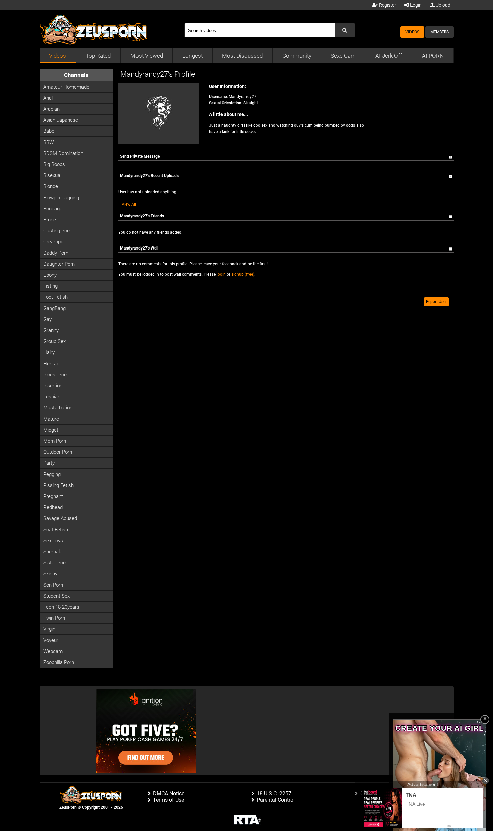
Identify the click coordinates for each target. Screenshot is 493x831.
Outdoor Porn (57, 452)
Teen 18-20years (61, 607)
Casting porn (57, 231)
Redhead (53, 507)
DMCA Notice (168, 793)
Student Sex (56, 596)
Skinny (50, 574)
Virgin (49, 629)
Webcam (53, 651)
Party (49, 463)
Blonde (50, 186)
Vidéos (57, 55)
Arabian (51, 109)
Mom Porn (54, 441)
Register (387, 5)
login (221, 274)
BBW (48, 142)
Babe (48, 131)
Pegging (52, 474)
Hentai (50, 364)
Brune (49, 220)
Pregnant (53, 496)
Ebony (50, 275)
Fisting (50, 286)
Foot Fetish (55, 297)
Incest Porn (55, 375)
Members (439, 32)
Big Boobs (54, 164)
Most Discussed (242, 55)
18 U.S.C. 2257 (274, 793)
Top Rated (98, 55)
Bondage (52, 209)
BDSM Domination (63, 153)
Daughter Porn (59, 264)
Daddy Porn (55, 253)
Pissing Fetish (58, 485)
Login (415, 5)
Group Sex (54, 341)
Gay (47, 319)
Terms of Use (168, 800)
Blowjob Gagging (61, 198)
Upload (442, 5)
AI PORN (433, 55)
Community (296, 55)
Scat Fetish (55, 530)
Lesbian (51, 397)
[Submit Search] (345, 30)
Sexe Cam (343, 55)
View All (129, 204)
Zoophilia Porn (58, 662)
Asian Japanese (60, 120)
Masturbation (57, 408)
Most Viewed (146, 55)
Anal (48, 98)
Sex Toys (53, 541)
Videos (412, 32)
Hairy (49, 352)
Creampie (53, 242)
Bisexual (52, 175)
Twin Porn (54, 618)
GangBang (54, 308)
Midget (50, 430)
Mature (51, 419)
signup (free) (242, 274)
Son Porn (53, 585)
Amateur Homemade (66, 87)
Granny (51, 330)
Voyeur (50, 640)
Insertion (52, 386)
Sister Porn (55, 563)
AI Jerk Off (388, 55)
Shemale (52, 552)
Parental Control (276, 800)
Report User (436, 301)
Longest (192, 55)
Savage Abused (60, 518)
